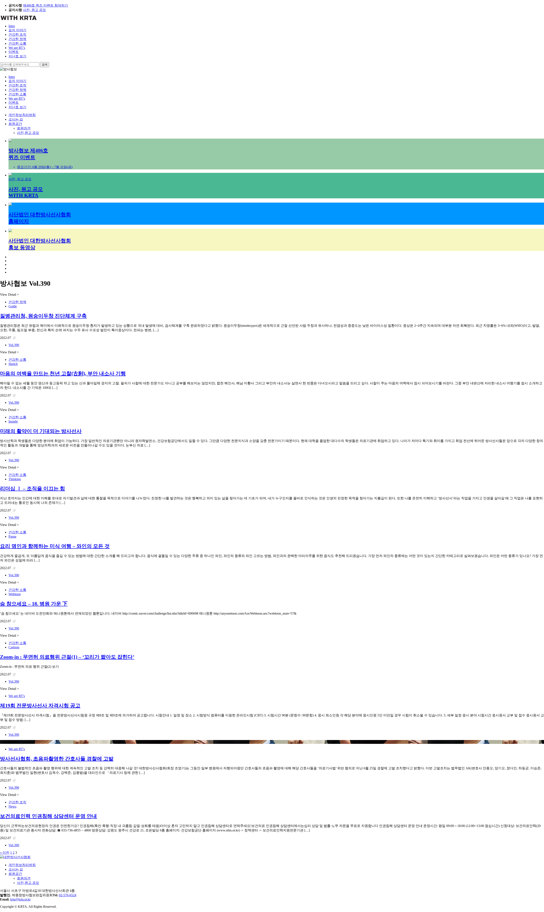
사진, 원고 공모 (34, 10)
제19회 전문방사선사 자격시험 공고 (40, 705)
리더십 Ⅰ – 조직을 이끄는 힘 (32, 488)
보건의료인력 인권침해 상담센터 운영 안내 (48, 816)
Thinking (14, 479)
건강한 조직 (17, 34)
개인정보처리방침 (22, 115)
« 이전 (4, 852)
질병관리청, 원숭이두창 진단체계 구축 (43, 316)
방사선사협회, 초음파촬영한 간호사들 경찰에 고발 (56, 758)
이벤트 (13, 52)
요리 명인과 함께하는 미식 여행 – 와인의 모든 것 (55, 546)
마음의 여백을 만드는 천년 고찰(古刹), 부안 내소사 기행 (63, 373)
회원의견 (24, 128)
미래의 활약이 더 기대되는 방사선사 (41, 431)
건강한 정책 (17, 39)
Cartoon (13, 647)
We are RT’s (16, 48)
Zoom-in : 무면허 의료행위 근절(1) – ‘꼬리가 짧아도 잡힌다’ (67, 657)
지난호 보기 (17, 56)
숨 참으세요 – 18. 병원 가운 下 (34, 604)
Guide (12, 306)
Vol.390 (13, 345)
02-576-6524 (67, 895)
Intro (11, 26)
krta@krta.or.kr (20, 899)
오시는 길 (15, 119)
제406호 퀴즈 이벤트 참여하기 (45, 5)
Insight (13, 421)
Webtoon (14, 594)
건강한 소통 (17, 43)
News (12, 806)
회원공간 (15, 124)
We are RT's (16, 696)
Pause (12, 536)
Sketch (13, 364)
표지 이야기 (17, 30)
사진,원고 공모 (28, 133)
